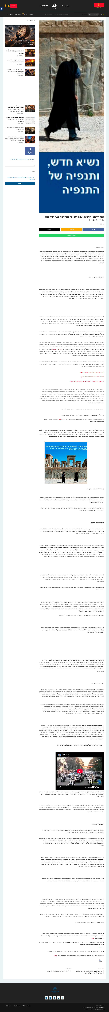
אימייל (33, 171)
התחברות (14, 6)
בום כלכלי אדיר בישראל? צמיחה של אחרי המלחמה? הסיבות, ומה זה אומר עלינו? (15, 119)
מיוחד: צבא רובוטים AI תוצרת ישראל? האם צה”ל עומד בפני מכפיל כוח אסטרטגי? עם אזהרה (14, 138)
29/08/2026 (30, 44)
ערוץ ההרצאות (99, 5)
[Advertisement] (20, 90)
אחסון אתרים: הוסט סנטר (99, 1009)
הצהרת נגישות (26, 1005)
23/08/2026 (20, 75)
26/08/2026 (20, 64)
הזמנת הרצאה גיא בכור (11, 14)
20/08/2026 (20, 113)
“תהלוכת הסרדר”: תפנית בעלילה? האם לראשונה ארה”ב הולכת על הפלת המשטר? (15, 71)
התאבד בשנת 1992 (56, 349)
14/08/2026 (20, 143)
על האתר (8, 1005)
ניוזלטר (19, 14)
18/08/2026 (20, 123)
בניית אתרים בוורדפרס (89, 1009)
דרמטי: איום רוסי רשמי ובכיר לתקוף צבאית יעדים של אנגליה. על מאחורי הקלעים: (15, 51)
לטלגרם (31, 14)
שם (34, 165)
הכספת (25, 14)
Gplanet (102, 1007)
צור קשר (84, 14)
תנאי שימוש (17, 1005)
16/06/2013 (101, 224)
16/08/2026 (20, 131)
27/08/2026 (20, 56)
